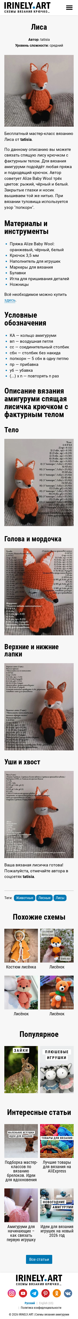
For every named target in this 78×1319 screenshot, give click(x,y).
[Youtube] (23, 1293)
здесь (9, 300)
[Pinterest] (45, 1293)
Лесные (44, 898)
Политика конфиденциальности (41, 1307)
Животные (24, 898)
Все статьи (39, 1259)
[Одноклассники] (57, 1293)
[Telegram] (34, 1293)
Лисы (60, 898)
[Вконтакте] (68, 1293)
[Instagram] (12, 1293)
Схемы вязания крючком (27, 11)
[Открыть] (69, 7)
